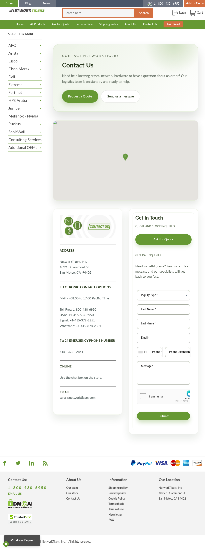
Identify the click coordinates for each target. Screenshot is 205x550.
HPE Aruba (17, 101)
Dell (11, 77)
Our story (72, 493)
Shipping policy (118, 487)
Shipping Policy (108, 24)
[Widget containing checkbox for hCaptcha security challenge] (163, 396)
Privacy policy (117, 493)
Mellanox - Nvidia (23, 116)
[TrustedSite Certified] (20, 519)
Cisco (13, 61)
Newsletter (115, 514)
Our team (72, 487)
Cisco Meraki (19, 69)
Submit (164, 416)
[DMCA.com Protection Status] (20, 503)
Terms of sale (116, 503)
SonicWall (16, 132)
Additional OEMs (22, 148)
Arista (13, 53)
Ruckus (14, 124)
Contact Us (150, 24)
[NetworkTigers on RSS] (45, 464)
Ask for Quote (60, 24)
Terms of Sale (84, 24)
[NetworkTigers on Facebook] (4, 464)
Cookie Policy (117, 498)
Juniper (14, 108)
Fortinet (15, 93)
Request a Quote (80, 96)
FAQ (111, 519)
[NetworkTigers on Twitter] (18, 464)
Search (144, 13)
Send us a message (120, 96)
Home (19, 24)
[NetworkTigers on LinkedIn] (31, 464)
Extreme (15, 85)
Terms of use (116, 509)
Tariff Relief (173, 24)
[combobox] (143, 352)
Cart (199, 12)
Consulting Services (24, 140)
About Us (130, 24)
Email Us (15, 493)
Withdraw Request (22, 540)
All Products (37, 24)
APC (12, 46)
